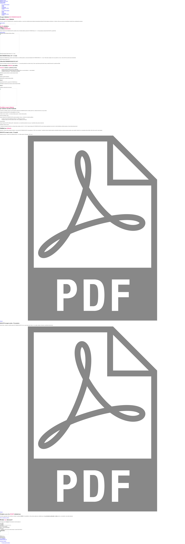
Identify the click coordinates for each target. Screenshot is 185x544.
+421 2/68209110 (2, 538)
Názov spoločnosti (3, 526)
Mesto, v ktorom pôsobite (4, 527)
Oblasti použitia (2, 121)
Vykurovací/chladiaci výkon (4, 115)
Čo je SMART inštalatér (5, 4)
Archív (3, 6)
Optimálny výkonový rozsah (4, 124)
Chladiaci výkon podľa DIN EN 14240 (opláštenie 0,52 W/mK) (10, 112)
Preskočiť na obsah (3, 0)
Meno (1, 523)
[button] (92, 112)
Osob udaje (1, 528)
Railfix (3, 5)
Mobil (1, 525)
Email (1, 524)
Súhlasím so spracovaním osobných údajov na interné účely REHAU (11, 529)
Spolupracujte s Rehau (5, 8)
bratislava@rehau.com (3, 539)
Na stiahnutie (4, 7)
